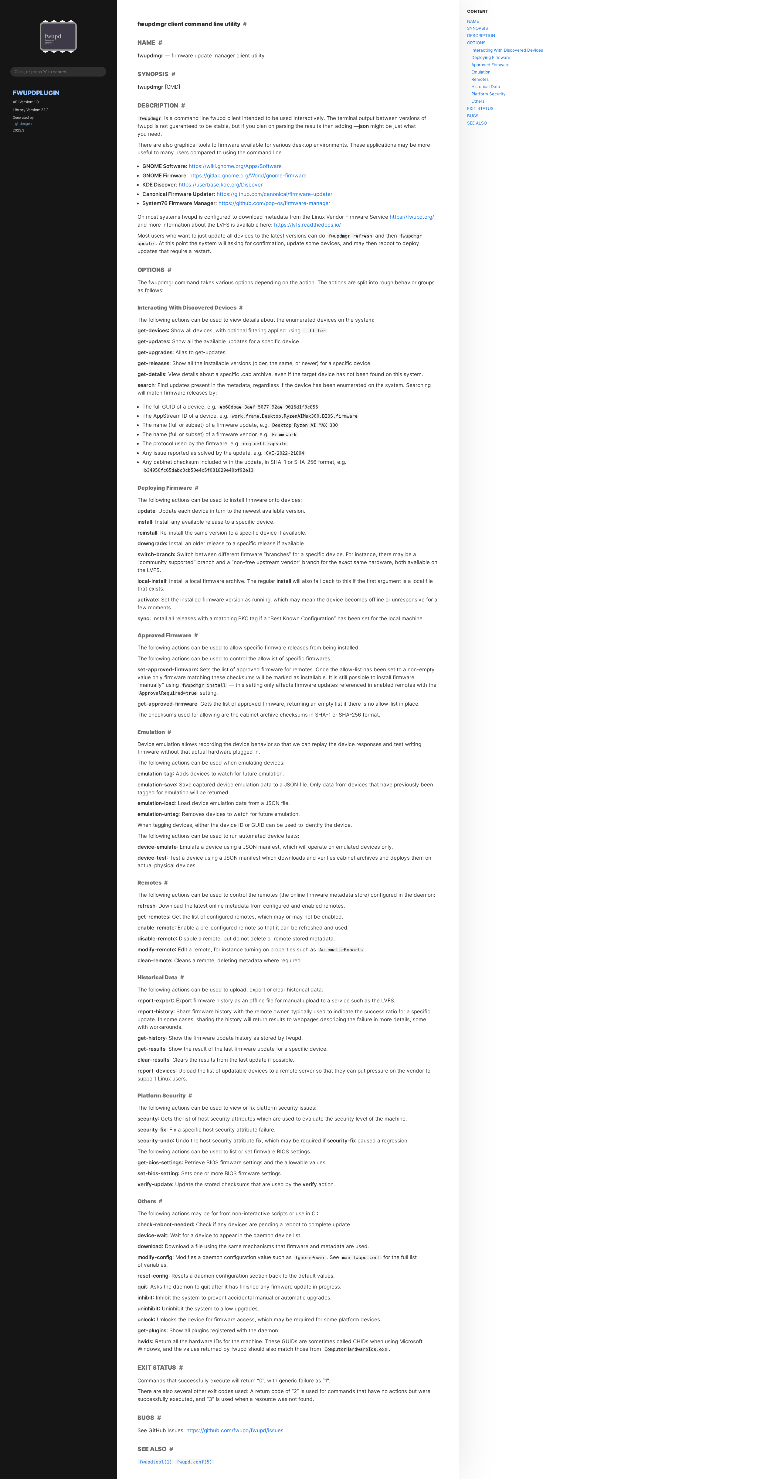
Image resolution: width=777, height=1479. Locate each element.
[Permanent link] (160, 42)
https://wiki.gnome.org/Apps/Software (235, 166)
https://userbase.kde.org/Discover (221, 184)
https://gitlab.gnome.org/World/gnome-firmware (248, 175)
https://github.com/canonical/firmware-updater (274, 194)
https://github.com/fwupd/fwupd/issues (234, 1430)
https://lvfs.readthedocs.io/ (307, 224)
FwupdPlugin (36, 93)
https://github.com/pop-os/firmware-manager (274, 203)
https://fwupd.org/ (412, 217)
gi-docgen (23, 124)
